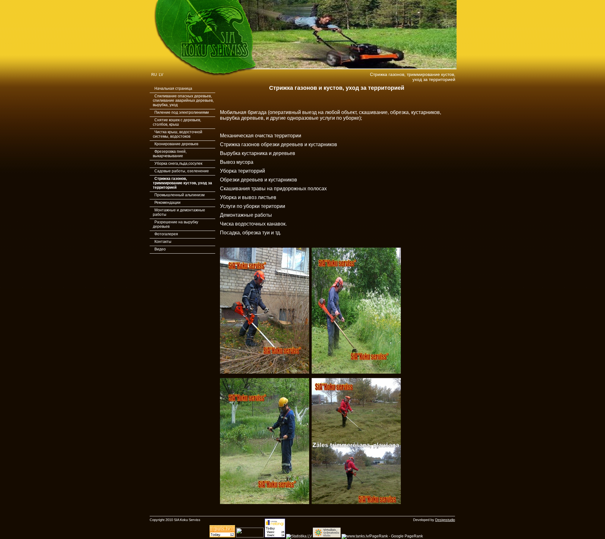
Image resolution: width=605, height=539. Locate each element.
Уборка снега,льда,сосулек (178, 163)
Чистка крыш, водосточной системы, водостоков (177, 134)
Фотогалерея (166, 234)
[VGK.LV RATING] (327, 536)
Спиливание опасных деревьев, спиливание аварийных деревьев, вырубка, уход (183, 100)
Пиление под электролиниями (181, 112)
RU (154, 74)
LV (161, 74)
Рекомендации (167, 202)
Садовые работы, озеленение (181, 171)
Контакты (162, 241)
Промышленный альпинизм (179, 195)
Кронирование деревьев (176, 144)
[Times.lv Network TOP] (250, 536)
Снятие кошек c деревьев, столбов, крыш (177, 122)
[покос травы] (356, 372)
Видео (160, 249)
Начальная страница (173, 88)
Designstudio (445, 520)
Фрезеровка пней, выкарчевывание (170, 153)
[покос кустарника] (264, 372)
